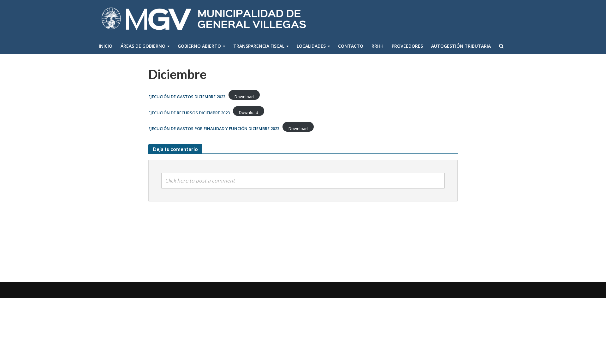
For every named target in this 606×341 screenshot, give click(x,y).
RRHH (377, 46)
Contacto (350, 46)
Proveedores (407, 46)
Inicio (105, 46)
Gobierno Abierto (199, 46)
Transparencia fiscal (258, 46)
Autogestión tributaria (461, 46)
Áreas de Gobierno (143, 46)
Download (244, 96)
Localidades (311, 46)
